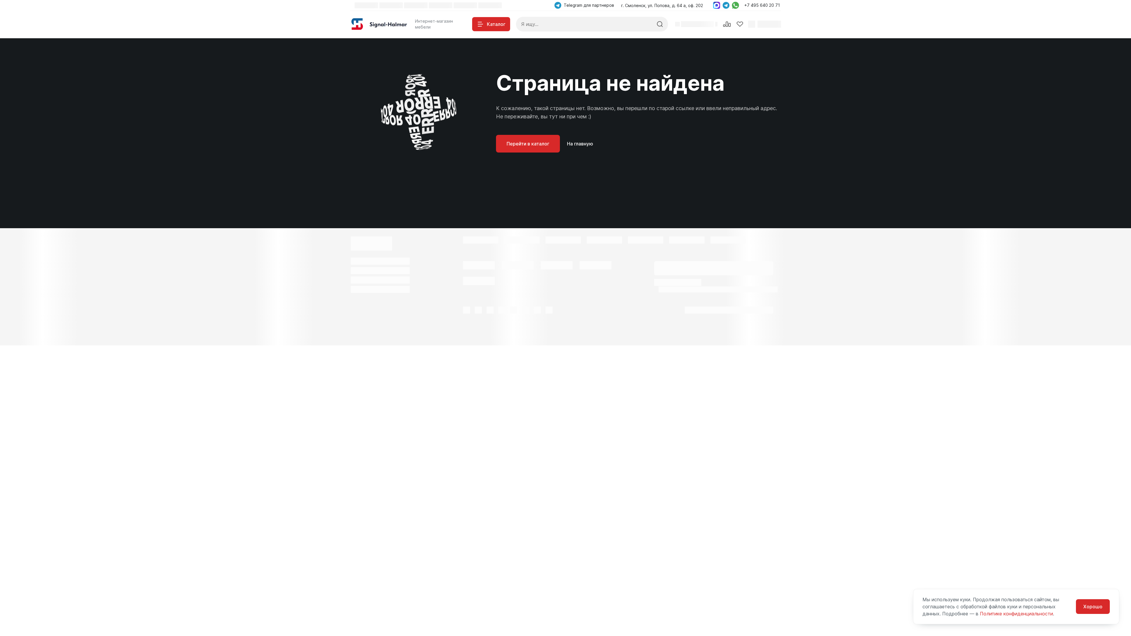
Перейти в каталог (528, 144)
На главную (580, 144)
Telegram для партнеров (589, 5)
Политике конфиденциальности (1016, 614)
